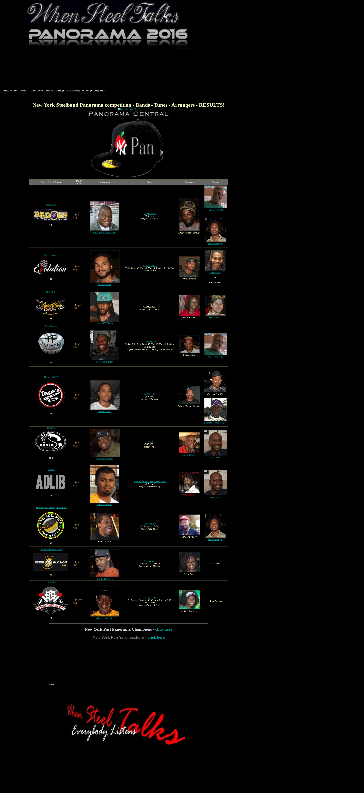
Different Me (150, 213)
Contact (94, 91)
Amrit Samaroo (104, 504)
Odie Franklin (104, 411)
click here (163, 629)
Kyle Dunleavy (215, 317)
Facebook (67, 91)
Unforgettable (150, 341)
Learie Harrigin (215, 243)
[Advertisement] (86, 70)
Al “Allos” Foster (104, 362)
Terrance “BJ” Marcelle (104, 232)
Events (33, 91)
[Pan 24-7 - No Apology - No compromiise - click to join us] (128, 745)
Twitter (76, 91)
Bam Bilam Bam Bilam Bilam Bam (150, 481)
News (40, 91)
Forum (47, 91)
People (150, 441)
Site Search (13, 91)
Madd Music (150, 524)
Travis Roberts (188, 455)
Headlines (24, 91)
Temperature (150, 561)
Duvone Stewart (104, 458)
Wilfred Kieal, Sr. (104, 618)
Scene (150, 304)
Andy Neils (215, 457)
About (102, 91)
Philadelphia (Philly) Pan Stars (51, 507)
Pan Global (56, 91)
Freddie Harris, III (104, 579)
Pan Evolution (51, 255)
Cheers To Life (150, 265)
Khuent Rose (215, 272)
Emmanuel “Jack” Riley (215, 423)
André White (104, 284)
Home (4, 91)
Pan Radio (85, 91)
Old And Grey (150, 597)
